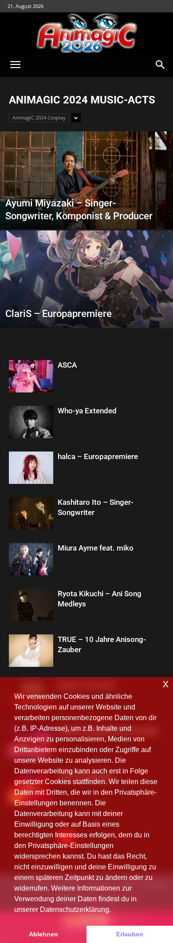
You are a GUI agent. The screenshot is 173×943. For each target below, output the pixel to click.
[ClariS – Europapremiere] (86, 305)
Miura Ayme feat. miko (96, 547)
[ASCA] (31, 376)
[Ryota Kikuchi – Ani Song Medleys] (31, 605)
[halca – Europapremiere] (31, 468)
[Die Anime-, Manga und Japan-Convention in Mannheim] (86, 33)
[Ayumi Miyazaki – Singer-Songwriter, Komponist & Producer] (86, 206)
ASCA (67, 365)
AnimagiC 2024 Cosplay (39, 117)
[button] (15, 65)
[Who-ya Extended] (31, 422)
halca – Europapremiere (98, 456)
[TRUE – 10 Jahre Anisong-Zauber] (31, 650)
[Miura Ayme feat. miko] (31, 559)
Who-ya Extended (87, 410)
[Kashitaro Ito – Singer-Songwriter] (31, 513)
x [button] (166, 683)
